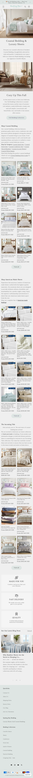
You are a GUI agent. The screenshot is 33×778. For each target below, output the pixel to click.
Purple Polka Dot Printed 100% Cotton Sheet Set (8, 499)
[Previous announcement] (3, 2)
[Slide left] (13, 680)
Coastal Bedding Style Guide (19, 155)
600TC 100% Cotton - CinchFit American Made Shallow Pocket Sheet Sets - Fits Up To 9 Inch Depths (8, 352)
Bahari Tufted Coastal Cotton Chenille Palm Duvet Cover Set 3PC (24, 231)
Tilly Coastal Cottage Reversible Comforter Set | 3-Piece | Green (8, 557)
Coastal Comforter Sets (16, 146)
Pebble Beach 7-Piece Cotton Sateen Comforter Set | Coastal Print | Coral (8, 205)
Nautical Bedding (8, 754)
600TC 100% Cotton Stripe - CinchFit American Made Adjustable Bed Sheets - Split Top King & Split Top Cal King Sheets (24, 353)
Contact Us (6, 693)
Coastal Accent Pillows (19, 149)
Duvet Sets (6, 742)
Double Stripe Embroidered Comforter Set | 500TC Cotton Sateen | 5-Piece (24, 205)
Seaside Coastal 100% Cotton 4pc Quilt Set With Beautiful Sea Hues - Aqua (8, 179)
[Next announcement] (30, 2)
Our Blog (5, 708)
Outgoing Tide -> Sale (9, 758)
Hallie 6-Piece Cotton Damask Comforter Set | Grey (24, 557)
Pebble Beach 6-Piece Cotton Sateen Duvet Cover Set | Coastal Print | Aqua (24, 257)
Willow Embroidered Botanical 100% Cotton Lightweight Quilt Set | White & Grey (8, 470)
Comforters (6, 739)
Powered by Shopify (23, 775)
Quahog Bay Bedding (13, 775)
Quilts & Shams (7, 746)
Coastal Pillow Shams (8, 151)
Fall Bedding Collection (16, 117)
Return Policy (7, 704)
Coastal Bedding (7, 750)
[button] (3, 7)
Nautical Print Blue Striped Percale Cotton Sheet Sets (7, 230)
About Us (5, 696)
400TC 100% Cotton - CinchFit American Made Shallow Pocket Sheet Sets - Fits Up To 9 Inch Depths (24, 380)
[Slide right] (20, 680)
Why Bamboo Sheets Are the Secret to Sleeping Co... (13, 656)
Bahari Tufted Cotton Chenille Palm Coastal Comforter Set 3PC (8, 257)
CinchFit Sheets (7, 731)
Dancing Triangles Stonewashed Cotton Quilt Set (8, 527)
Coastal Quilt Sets (18, 144)
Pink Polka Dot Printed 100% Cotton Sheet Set (24, 499)
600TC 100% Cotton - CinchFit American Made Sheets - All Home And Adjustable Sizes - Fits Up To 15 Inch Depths (24, 324)
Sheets (5, 735)
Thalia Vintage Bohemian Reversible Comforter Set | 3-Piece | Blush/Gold (23, 528)
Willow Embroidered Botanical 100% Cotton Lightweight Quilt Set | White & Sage (24, 470)
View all (16, 267)
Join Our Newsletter (8, 711)
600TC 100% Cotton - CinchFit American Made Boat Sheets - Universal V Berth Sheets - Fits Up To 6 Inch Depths (8, 380)
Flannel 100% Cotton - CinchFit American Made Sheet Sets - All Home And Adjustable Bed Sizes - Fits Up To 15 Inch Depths (8, 325)
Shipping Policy (7, 700)
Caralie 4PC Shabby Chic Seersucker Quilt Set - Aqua (23, 178)
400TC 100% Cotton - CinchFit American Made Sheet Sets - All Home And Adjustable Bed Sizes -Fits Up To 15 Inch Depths (24, 406)
